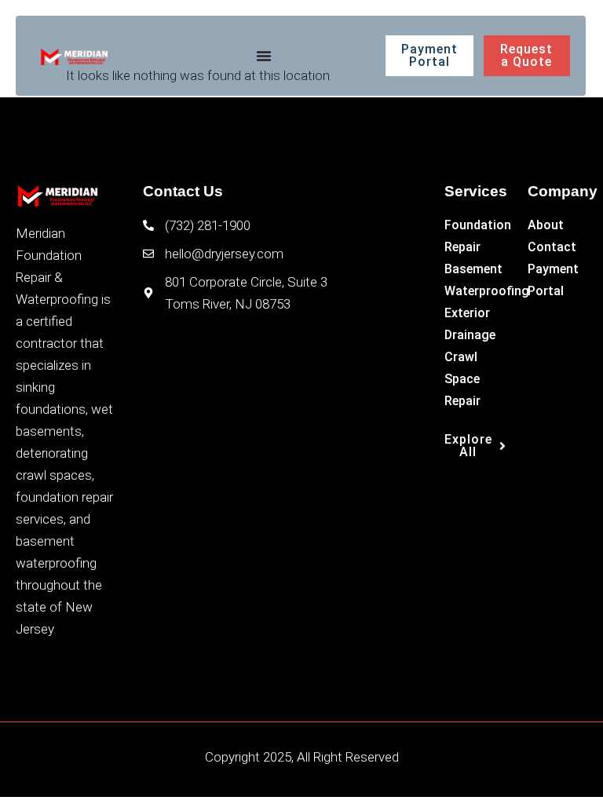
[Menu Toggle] (264, 56)
